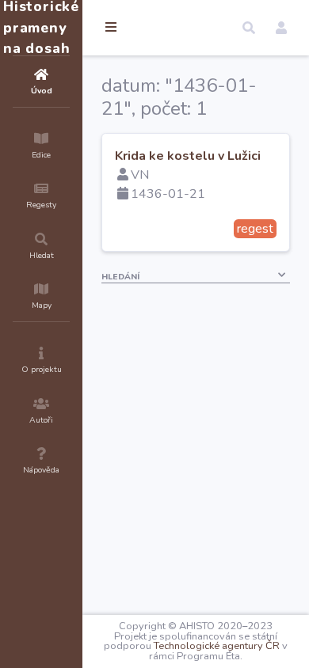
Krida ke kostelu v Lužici (188, 156)
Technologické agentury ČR (217, 646)
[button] (248, 27)
